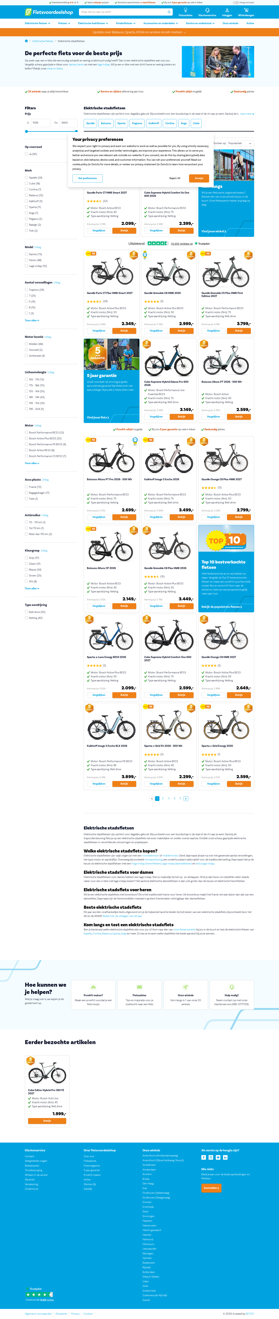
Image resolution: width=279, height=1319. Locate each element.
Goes (145, 1211)
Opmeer (147, 1258)
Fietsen (62, 23)
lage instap (104, 64)
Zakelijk (88, 1189)
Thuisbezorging (33, 1170)
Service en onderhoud (198, 23)
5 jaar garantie (92, 1170)
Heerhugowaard (152, 1230)
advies (244, 91)
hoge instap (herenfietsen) (147, 863)
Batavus (106, 933)
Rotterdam (149, 1272)
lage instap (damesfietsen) (177, 863)
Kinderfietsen (124, 23)
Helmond (148, 1239)
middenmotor (170, 855)
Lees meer (246, 114)
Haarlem (147, 1221)
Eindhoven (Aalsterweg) (156, 1193)
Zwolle (146, 1300)
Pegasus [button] (137, 123)
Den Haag (148, 1183)
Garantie (30, 1179)
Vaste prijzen (98, 2)
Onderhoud (31, 1189)
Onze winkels (230, 23)
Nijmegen (148, 1253)
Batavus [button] (106, 123)
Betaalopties (32, 1165)
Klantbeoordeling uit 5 (64, 2)
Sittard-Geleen (151, 1277)
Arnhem (147, 1174)
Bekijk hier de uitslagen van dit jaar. (122, 916)
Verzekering (31, 1184)
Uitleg (37, 247)
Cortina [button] (169, 123)
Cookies (87, 1314)
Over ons (89, 1156)
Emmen (147, 1202)
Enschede (148, 1207)
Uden (146, 1281)
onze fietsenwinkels (184, 929)
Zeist (145, 1286)
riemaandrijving (153, 859)
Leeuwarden (150, 1249)
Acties (250, 23)
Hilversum (148, 1244)
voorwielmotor (150, 855)
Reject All (174, 178)
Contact (29, 1156)
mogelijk (189, 91)
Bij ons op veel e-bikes (183, 2)
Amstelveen (149, 1165)
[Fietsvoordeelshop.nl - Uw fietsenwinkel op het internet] (49, 12)
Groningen (148, 1216)
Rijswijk (147, 1267)
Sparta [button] (121, 123)
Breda (146, 1179)
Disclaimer (61, 1314)
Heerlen (147, 1235)
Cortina (97, 933)
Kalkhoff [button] (154, 123)
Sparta (116, 933)
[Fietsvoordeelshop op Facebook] (203, 1157)
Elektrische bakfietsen (91, 23)
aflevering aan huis (122, 91)
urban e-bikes (55, 68)
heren (80, 64)
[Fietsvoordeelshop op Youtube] (218, 1157)
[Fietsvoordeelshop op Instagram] (211, 1157)
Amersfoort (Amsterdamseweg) (160, 1155)
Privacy (75, 1314)
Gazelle (88, 933)
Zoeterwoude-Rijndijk (155, 1295)
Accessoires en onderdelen (159, 23)
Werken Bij (90, 1184)
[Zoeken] (169, 12)
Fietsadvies (90, 1161)
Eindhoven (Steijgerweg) (156, 1197)
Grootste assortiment (136, 2)
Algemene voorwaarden (38, 1314)
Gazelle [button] (90, 123)
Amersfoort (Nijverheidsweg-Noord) (163, 1160)
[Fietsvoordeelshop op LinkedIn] (225, 1157)
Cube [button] (196, 123)
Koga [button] (184, 123)
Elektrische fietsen (36, 23)
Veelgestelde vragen (36, 1161)
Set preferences (87, 178)
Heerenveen (149, 1225)
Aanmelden (211, 1188)
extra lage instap (205, 863)
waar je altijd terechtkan (48, 91)
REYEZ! (250, 1314)
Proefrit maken (92, 1175)
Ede (145, 1188)
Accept (199, 178)
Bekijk (124, 230)
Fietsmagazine (92, 1165)
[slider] (26, 131)
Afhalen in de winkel (36, 1175)
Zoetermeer (149, 1291)
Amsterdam (149, 1169)
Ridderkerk (149, 1263)
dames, (73, 64)
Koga (123, 933)
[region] (141, 159)
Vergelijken (98, 230)
